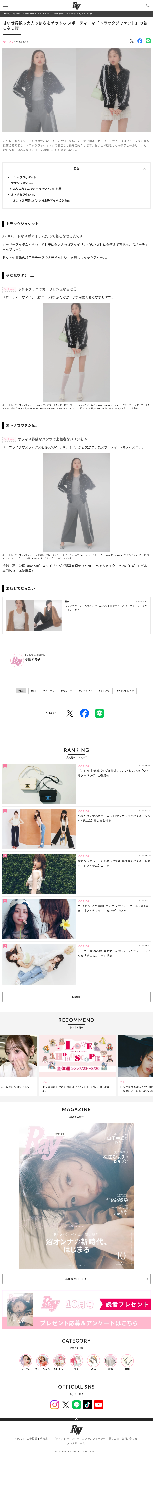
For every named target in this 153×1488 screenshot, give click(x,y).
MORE (76, 996)
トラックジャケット (24, 177)
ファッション (17, 13)
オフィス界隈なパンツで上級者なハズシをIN (41, 200)
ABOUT (19, 1438)
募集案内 (45, 1438)
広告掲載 (32, 1438)
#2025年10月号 (125, 691)
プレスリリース (76, 1443)
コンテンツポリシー (94, 1438)
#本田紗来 (104, 691)
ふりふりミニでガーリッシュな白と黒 (37, 188)
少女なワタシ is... (22, 182)
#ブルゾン (49, 691)
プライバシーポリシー (66, 1438)
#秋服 (34, 691)
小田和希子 (33, 659)
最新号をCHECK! (76, 1279)
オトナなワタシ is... (23, 194)
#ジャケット (86, 691)
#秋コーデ (67, 691)
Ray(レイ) (6, 13)
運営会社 (114, 1438)
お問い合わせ (129, 1438)
